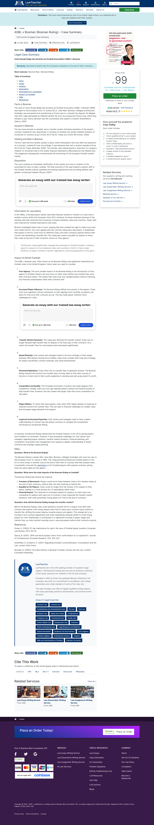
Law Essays (94, 753)
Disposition (24, 89)
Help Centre (127, 771)
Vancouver (67, 671)
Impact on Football (27, 94)
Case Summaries (96, 757)
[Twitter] (26, 754)
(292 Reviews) (127, 108)
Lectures (60, 10)
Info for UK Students (130, 757)
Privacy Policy (19, 814)
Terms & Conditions (32, 814)
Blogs (91, 789)
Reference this (58, 42)
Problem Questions (97, 766)
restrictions (42, 465)
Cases (21, 28)
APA (29, 671)
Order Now (129, 10)
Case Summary (41, 42)
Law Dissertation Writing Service (117, 187)
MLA (37, 671)
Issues (21, 83)
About (124, 753)
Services (89, 10)
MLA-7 (46, 671)
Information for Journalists (30, 92)
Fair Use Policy (128, 762)
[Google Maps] (35, 754)
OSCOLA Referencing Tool (100, 771)
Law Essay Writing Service (114, 183)
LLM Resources (95, 775)
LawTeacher (22, 10)
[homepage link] (15, 28)
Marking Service (110, 194)
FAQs (21, 97)
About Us (100, 10)
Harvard (55, 671)
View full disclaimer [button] (75, 23)
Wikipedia (80, 671)
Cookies (43, 814)
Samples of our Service (113, 197)
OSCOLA (79, 10)
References (23, 100)
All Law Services (64, 766)
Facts (21, 81)
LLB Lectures (94, 784)
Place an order (120, 96)
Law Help (93, 780)
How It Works (48, 10)
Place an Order (124, 731)
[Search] (111, 3)
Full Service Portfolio (112, 201)
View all (91, 681)
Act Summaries (95, 762)
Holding (22, 86)
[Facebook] (16, 754)
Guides (70, 10)
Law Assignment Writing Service (117, 190)
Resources (34, 10)
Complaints (126, 766)
